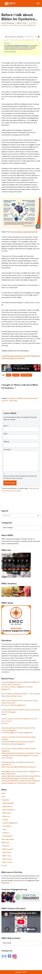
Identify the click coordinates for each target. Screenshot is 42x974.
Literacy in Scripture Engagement (14, 687)
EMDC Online (6, 813)
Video (4, 829)
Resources (18, 25)
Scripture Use (22, 783)
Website (6, 442)
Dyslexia (4, 25)
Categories (5, 800)
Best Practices (22, 742)
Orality (22, 781)
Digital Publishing (7, 778)
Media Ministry (15, 781)
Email (5, 434)
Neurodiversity (26, 375)
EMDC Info (5, 846)
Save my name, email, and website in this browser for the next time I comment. (20, 477)
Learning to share (16, 696)
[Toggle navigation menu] (38, 3)
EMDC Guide (6, 852)
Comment (7, 450)
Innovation (10, 25)
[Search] (38, 515)
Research (12, 755)
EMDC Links (5, 843)
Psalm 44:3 (5, 883)
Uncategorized (7, 836)
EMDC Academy (7, 849)
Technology (9, 758)
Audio (5, 776)
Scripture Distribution (32, 781)
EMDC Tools (6, 856)
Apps (4, 714)
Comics (5, 723)
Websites (5, 833)
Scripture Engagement (29, 25)
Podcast (5, 820)
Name (5, 426)
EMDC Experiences (8, 810)
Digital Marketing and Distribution (14, 753)
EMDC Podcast (7, 862)
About (3, 797)
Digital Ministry (31, 753)
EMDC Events (7, 859)
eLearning (6, 696)
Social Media (6, 826)
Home (3, 793)
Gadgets (16, 778)
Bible (8, 375)
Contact (4, 866)
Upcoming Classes (7, 839)
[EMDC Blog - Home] (10, 3)
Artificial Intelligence (10, 733)
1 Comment (32, 23)
